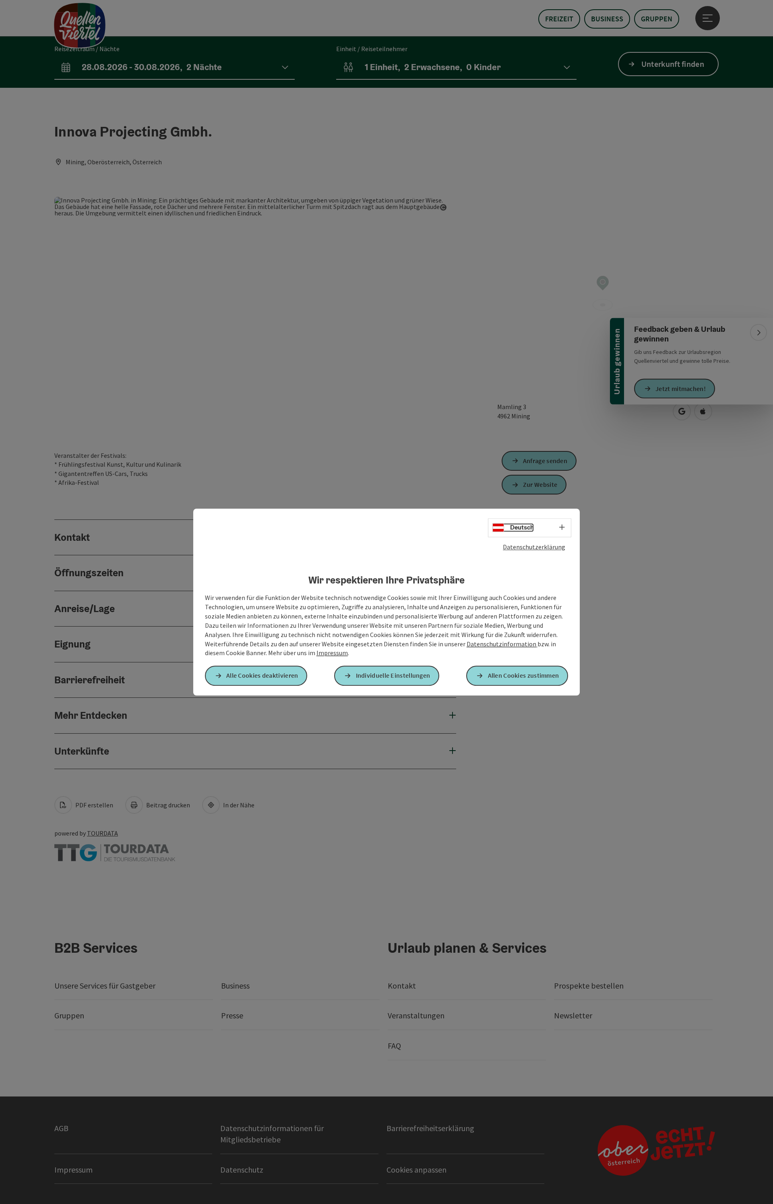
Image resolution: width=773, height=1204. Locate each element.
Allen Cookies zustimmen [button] (523, 676)
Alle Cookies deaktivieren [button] (262, 676)
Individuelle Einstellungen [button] (393, 676)
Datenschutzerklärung (534, 547)
